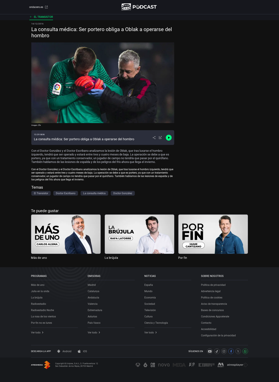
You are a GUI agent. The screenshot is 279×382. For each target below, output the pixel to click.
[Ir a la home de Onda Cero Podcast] (139, 7)
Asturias (92, 316)
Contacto (206, 322)
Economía (150, 297)
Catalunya (93, 291)
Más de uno (39, 257)
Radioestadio (38, 303)
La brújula (111, 257)
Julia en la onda (40, 291)
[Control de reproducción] (169, 138)
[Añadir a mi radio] (160, 137)
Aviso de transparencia (214, 303)
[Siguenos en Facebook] (231, 351)
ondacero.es (36, 7)
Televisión (150, 310)
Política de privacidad (213, 284)
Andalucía (93, 297)
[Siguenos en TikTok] (217, 351)
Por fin (182, 257)
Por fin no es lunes (41, 322)
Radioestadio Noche (42, 310)
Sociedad (149, 303)
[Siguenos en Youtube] (209, 351)
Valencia (93, 303)
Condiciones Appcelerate (215, 316)
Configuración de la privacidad (218, 335)
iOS (84, 351)
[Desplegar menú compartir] (154, 137)
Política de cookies (211, 297)
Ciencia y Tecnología (156, 322)
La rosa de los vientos (43, 316)
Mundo (148, 291)
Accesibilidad (208, 329)
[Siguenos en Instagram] (224, 351)
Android (66, 351)
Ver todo (36, 332)
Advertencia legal (211, 291)
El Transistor (43, 16)
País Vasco (94, 322)
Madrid (92, 284)
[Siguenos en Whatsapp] (245, 351)
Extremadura (95, 310)
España (148, 284)
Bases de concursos (212, 310)
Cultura (148, 316)
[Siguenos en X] (238, 351)
